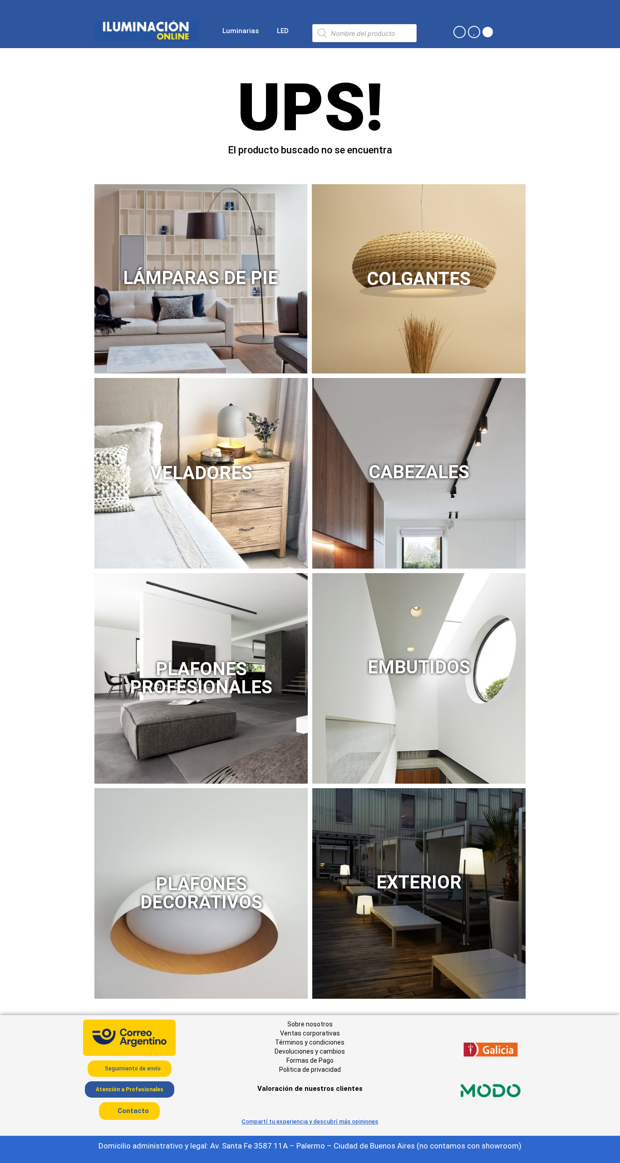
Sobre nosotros (310, 1024)
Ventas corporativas (310, 1033)
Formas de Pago (310, 1060)
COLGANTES (419, 279)
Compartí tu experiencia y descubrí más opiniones (309, 1121)
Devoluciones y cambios (310, 1051)
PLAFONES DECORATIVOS (201, 893)
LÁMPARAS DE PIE (200, 278)
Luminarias (240, 31)
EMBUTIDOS (419, 667)
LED (283, 31)
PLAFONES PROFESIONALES (201, 678)
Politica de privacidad (310, 1069)
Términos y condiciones (309, 1042)
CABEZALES (419, 472)
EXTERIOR (419, 882)
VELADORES (201, 473)
